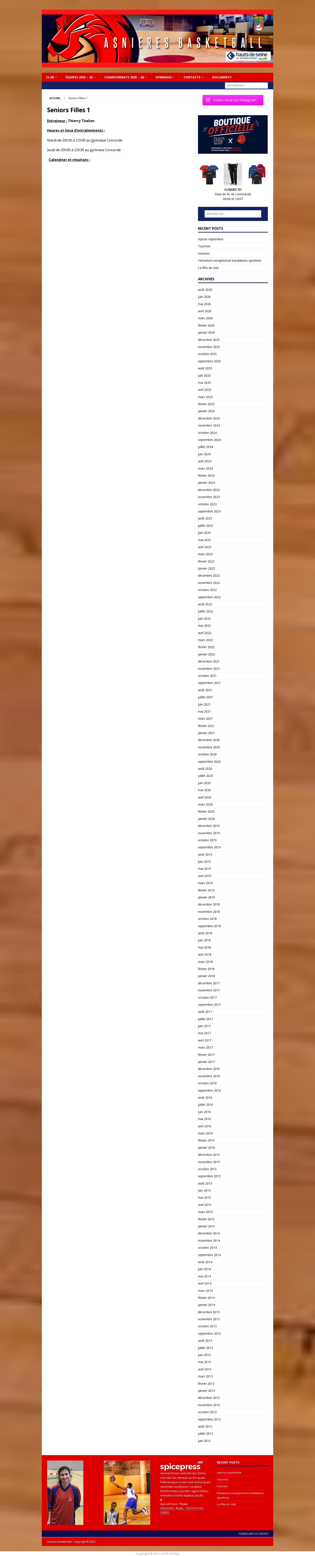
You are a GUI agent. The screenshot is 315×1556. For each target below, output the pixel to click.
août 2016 (205, 1097)
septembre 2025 (209, 361)
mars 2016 (205, 1133)
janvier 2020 (206, 819)
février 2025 (206, 404)
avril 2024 (204, 461)
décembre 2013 (209, 1312)
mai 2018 (204, 947)
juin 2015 (204, 1190)
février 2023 (206, 561)
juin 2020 (204, 783)
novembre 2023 (209, 497)
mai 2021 (204, 711)
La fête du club (208, 268)
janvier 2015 (206, 1226)
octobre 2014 (207, 1248)
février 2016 (206, 1140)
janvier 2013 (206, 1391)
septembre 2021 (209, 683)
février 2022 (206, 647)
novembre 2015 (209, 1162)
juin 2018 (204, 940)
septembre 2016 (209, 1090)
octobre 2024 (207, 433)
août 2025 (205, 368)
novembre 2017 (209, 990)
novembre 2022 (209, 583)
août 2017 (205, 1012)
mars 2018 (205, 962)
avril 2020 (204, 797)
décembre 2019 (209, 826)
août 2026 (205, 290)
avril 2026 (204, 311)
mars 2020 (205, 804)
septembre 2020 (209, 761)
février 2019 (206, 890)
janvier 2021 (206, 733)
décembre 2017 (209, 983)
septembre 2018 (209, 926)
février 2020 (206, 811)
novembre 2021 (209, 669)
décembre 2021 (209, 661)
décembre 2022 (209, 575)
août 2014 (205, 1262)
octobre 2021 (207, 676)
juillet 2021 (205, 697)
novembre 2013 (209, 1319)
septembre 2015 (209, 1176)
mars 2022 (205, 640)
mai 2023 (204, 540)
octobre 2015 (207, 1169)
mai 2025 (204, 382)
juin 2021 (204, 704)
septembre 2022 (209, 597)
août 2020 (205, 769)
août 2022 (205, 604)
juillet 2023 (205, 526)
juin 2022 (204, 618)
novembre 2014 (209, 1240)
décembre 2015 (209, 1155)
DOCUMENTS (221, 77)
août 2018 (205, 933)
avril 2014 (204, 1283)
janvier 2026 (206, 332)
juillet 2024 (205, 447)
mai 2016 (204, 1119)
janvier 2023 (206, 568)
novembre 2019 (209, 833)
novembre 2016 (209, 1076)
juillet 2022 (205, 611)
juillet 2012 (205, 1433)
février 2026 (206, 325)
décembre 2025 (209, 340)
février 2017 (206, 1055)
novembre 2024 (209, 425)
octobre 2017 (207, 997)
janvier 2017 (206, 1062)
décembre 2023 (209, 490)
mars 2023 (205, 554)
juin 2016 (204, 1112)
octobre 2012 (207, 1412)
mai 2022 (204, 626)
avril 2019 (204, 876)
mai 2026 (204, 304)
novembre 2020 (209, 747)
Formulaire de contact (254, 1533)
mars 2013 (205, 1376)
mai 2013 (204, 1362)
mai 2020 (204, 790)
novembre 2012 (209, 1405)
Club (50, 77)
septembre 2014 (209, 1255)
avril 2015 (204, 1205)
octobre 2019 (207, 840)
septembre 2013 (209, 1333)
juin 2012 (204, 1441)
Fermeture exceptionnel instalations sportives (229, 260)
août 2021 (205, 690)
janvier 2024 (206, 482)
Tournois (204, 246)
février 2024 (206, 475)
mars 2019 (205, 883)
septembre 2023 (209, 511)
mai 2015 (204, 1197)
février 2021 (206, 726)
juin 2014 (204, 1269)
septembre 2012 (209, 1419)
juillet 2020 (205, 776)
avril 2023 (204, 547)
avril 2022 (204, 633)
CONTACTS (192, 77)
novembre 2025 (209, 347)
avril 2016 (204, 1126)
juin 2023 (204, 533)
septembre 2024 (209, 440)
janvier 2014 (206, 1305)
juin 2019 (204, 861)
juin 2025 (204, 375)
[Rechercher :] (246, 85)
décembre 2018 (209, 904)
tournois (204, 253)
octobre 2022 (207, 590)
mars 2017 (205, 1047)
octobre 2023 (207, 504)
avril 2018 (204, 954)
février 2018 (206, 969)
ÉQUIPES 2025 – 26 (79, 77)
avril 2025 (204, 390)
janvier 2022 (206, 654)
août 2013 (205, 1340)
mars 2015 (205, 1212)
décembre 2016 (209, 1069)
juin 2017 (204, 1026)
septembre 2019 (209, 847)
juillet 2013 (205, 1348)
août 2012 (205, 1426)
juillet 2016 (205, 1104)
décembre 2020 (209, 740)
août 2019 (205, 854)
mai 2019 (204, 869)
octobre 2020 (207, 754)
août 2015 (205, 1183)
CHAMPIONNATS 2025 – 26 (124, 77)
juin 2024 (204, 454)
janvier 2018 (206, 976)
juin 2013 (204, 1355)
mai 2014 (204, 1276)
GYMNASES (164, 77)
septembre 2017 (209, 1005)
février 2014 (206, 1298)
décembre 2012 (209, 1398)
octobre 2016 (207, 1083)
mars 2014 (205, 1291)
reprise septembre (210, 239)
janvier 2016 (206, 1148)
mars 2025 (205, 397)
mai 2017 (204, 1033)
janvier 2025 (206, 411)
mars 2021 (205, 718)
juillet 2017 (205, 1019)
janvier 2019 (206, 897)
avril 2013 (204, 1369)
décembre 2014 (209, 1233)
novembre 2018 (209, 912)
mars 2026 (205, 318)
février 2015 (206, 1219)
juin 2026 (204, 297)
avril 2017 (204, 1040)
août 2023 (205, 518)
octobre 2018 (207, 919)
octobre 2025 (207, 354)
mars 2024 (205, 468)
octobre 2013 (207, 1326)
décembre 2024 (209, 418)
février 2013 (206, 1383)
